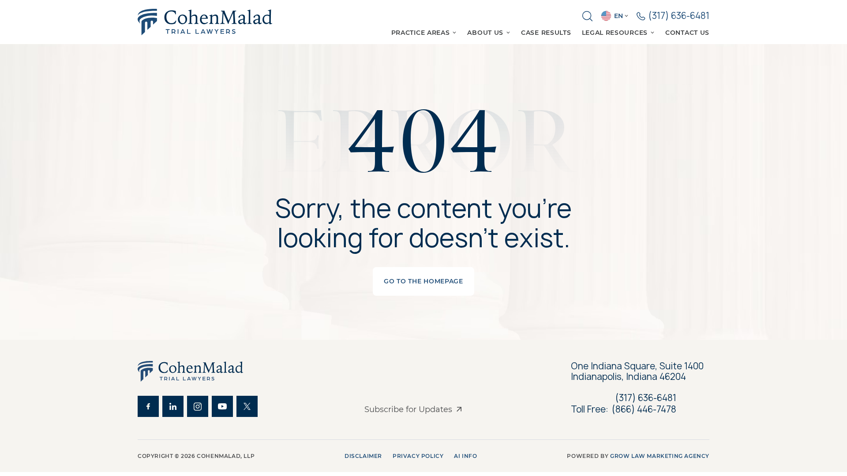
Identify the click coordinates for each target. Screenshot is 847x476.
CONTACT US (687, 33)
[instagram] (197, 406)
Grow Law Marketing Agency (659, 456)
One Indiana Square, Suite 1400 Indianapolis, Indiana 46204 (638, 371)
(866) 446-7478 (644, 409)
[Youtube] (222, 406)
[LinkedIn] (173, 406)
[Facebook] (148, 406)
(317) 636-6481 (645, 398)
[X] (247, 406)
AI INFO (465, 456)
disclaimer (363, 456)
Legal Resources (615, 33)
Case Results (546, 33)
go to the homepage (423, 281)
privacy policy (418, 456)
